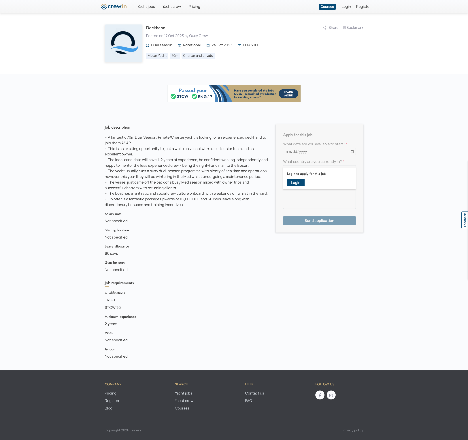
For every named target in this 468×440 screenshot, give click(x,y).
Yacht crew (172, 6)
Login (346, 6)
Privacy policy (352, 430)
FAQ (248, 400)
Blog (108, 408)
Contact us (254, 393)
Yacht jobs (146, 6)
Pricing (194, 6)
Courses (327, 6)
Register (363, 6)
